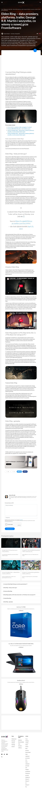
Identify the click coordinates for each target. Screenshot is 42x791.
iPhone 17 (27, 779)
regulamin (21, 519)
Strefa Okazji (27, 752)
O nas (26, 738)
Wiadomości (6, 9)
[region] (21, 61)
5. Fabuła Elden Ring (7, 598)
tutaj (11, 521)
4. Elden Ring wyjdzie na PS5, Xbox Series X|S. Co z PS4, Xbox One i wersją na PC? (19, 594)
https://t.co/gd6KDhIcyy (23, 221)
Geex (2, 9)
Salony (26, 744)
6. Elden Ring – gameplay (8, 601)
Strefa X (13, 746)
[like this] (39, 33)
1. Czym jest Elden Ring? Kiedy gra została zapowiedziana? (15, 584)
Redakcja (20, 740)
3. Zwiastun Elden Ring (7, 591)
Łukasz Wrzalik (7, 33)
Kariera (26, 746)
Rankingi (13, 744)
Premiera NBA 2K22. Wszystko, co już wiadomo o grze (19, 128)
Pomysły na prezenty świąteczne (27, 775)
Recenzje (13, 740)
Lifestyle (13, 742)
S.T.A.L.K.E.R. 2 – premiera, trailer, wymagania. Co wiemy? (20, 127)
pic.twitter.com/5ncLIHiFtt (21, 223)
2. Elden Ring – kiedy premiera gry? (10, 587)
